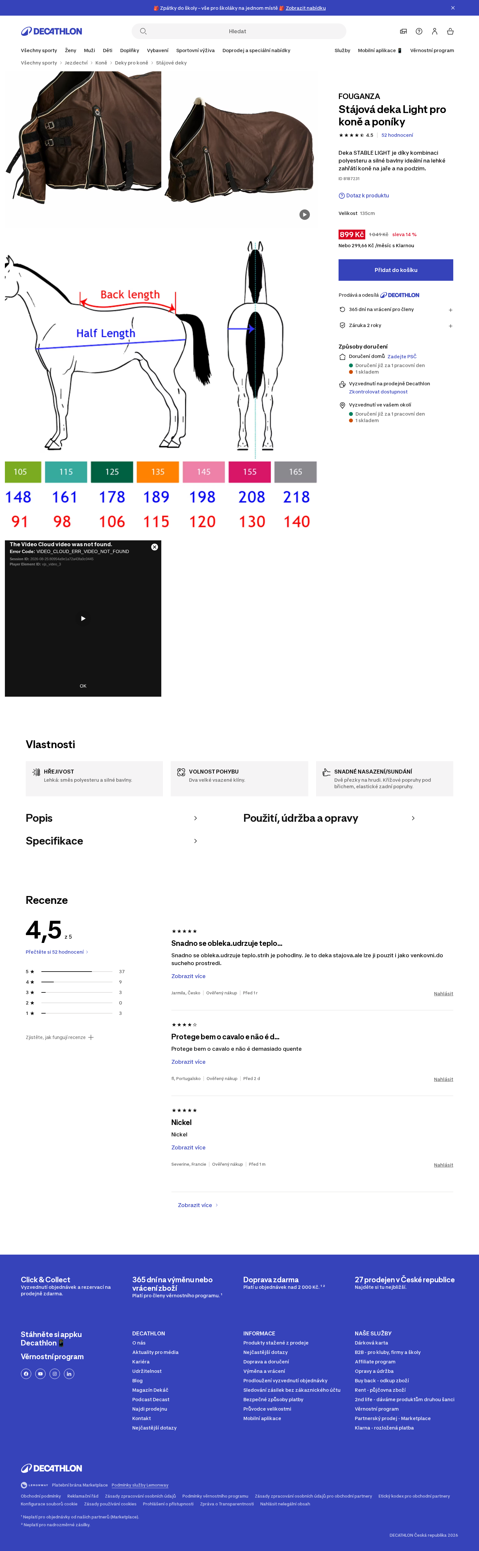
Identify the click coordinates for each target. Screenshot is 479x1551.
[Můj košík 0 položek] (450, 31)
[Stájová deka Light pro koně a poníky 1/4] (239, 149)
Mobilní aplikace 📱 (380, 50)
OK (83, 686)
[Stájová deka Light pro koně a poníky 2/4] (83, 149)
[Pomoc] (419, 31)
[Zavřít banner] (453, 8)
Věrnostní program (432, 50)
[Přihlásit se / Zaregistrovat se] (435, 31)
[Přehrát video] (83, 618)
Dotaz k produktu (367, 195)
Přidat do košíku (396, 270)
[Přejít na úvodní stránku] (51, 31)
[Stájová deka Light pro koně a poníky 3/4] (161, 384)
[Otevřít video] (304, 214)
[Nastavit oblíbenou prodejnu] (403, 31)
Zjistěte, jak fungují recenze (56, 1037)
